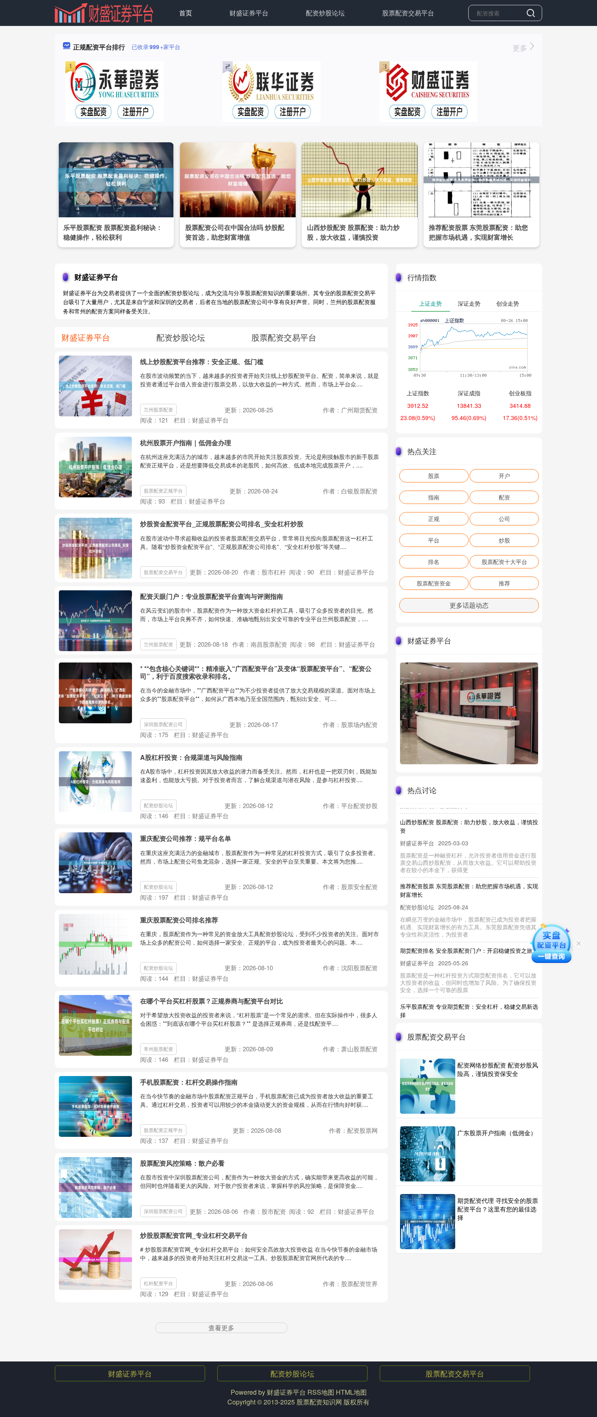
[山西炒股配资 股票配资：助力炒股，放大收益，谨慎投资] (359, 179)
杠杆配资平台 (158, 1283)
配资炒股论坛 (325, 12)
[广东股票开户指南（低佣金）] (427, 1153)
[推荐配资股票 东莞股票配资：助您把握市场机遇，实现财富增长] (481, 179)
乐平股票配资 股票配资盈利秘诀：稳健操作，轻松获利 (112, 232)
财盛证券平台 (248, 12)
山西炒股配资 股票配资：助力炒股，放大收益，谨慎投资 (353, 232)
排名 (433, 561)
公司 (504, 518)
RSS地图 (320, 1392)
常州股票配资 (158, 1048)
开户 (504, 476)
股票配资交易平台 (408, 12)
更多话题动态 (469, 605)
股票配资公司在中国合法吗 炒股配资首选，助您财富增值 (234, 232)
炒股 (504, 540)
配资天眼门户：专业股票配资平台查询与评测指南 (211, 596)
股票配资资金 (434, 583)
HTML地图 (351, 1392)
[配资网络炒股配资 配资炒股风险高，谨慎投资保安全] (427, 1086)
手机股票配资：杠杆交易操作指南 (189, 1082)
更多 (521, 47)
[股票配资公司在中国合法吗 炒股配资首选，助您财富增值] (238, 179)
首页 (185, 12)
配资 (504, 497)
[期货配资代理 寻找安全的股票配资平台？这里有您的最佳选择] (427, 1221)
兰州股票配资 (158, 409)
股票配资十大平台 (504, 561)
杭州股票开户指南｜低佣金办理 (185, 442)
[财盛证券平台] (104, 12)
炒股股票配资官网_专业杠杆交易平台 (194, 1235)
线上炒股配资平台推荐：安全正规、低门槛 (202, 361)
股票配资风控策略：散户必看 (182, 1163)
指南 (433, 497)
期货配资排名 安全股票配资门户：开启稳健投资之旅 (466, 933)
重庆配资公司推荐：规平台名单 (185, 838)
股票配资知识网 (319, 1401)
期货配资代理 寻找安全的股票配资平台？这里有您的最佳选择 (497, 1209)
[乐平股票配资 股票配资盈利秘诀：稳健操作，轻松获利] (116, 179)
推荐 (504, 583)
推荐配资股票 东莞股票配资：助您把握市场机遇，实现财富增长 (478, 232)
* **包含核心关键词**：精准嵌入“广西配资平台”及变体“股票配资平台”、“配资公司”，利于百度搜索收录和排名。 (256, 672)
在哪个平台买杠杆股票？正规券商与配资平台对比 (211, 1000)
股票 (433, 476)
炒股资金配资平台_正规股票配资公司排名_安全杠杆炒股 (221, 523)
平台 (433, 540)
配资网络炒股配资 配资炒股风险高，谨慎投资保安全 (497, 1069)
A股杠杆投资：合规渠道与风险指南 (191, 757)
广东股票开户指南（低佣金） (496, 1132)
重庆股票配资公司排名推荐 (179, 919)
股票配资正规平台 (163, 490)
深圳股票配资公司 (163, 723)
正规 (433, 518)
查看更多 (221, 1327)
